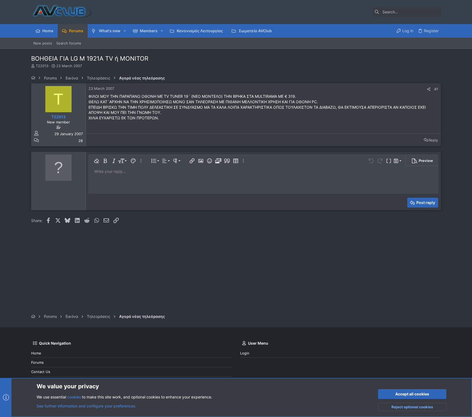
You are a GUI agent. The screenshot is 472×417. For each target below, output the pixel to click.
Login (244, 353)
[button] (124, 31)
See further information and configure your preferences (86, 406)
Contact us (40, 371)
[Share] (428, 89)
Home (36, 353)
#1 (436, 89)
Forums (37, 362)
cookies (74, 397)
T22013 (42, 66)
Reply (433, 140)
